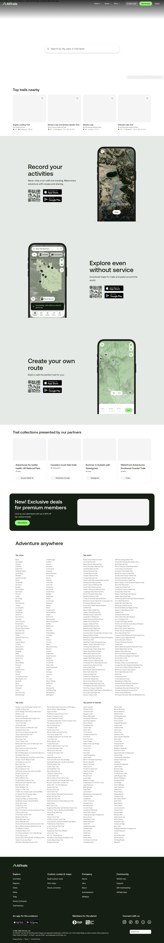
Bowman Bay (118, 769)
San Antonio (20, 617)
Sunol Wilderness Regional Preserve (127, 656)
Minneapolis (50, 692)
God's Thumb (118, 721)
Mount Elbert (118, 718)
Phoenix (18, 594)
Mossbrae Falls (88, 725)
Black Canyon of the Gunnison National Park (129, 582)
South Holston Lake (120, 773)
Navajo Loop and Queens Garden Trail (28, 707)
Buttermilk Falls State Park (123, 603)
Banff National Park (121, 564)
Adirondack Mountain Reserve (125, 617)
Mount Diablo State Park (91, 610)
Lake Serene (87, 792)
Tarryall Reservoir (120, 831)
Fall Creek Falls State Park (91, 692)
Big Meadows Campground (92, 794)
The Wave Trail (52, 727)
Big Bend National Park (91, 596)
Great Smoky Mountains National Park (96, 580)
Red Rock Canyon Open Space (125, 670)
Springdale (19, 562)
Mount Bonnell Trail (53, 771)
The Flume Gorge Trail (54, 734)
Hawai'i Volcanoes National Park (94, 589)
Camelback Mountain (90, 810)
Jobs (84, 883)
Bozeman (49, 566)
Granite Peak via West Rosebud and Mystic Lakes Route (65, 821)
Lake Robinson (88, 785)
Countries (17, 879)
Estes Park (19, 569)
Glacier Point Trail (53, 817)
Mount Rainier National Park (92, 127)
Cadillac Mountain (89, 826)
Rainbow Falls (118, 771)
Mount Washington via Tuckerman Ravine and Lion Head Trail (36, 753)
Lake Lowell (87, 757)
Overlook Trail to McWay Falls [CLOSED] (60, 810)
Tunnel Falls (118, 741)
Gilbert (48, 628)
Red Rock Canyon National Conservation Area (98, 601)
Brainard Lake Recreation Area (125, 578)
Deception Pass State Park (124, 571)
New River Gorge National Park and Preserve (98, 637)
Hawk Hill (86, 824)
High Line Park (52, 711)
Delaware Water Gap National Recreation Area (98, 690)
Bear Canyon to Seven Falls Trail (26, 748)
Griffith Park (87, 608)
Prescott (18, 665)
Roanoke (49, 603)
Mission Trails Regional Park (124, 610)
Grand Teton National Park (92, 587)
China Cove (87, 746)
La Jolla (18, 667)
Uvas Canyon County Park (123, 569)
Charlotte (49, 571)
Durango (49, 672)
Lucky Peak (87, 778)
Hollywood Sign (119, 824)
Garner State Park (89, 667)
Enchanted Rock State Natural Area (95, 663)
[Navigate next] (151, 112)
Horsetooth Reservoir (90, 718)
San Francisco (20, 621)
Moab (17, 580)
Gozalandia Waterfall (121, 764)
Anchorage (50, 601)
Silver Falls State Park (90, 672)
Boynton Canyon (88, 780)
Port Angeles (20, 589)
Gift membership (123, 888)
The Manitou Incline (22, 828)
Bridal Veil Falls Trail (53, 796)
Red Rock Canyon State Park (124, 573)
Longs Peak (118, 725)
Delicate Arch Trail (22, 737)
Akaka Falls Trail (52, 787)
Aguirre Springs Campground (124, 753)
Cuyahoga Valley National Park (93, 592)
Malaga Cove (87, 773)
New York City (20, 692)
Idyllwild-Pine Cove (22, 637)
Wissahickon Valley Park (123, 681)
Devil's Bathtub (119, 785)
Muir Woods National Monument (94, 670)
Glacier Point (118, 810)
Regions (16, 883)
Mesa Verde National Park (91, 653)
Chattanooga (50, 560)
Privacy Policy (17, 939)
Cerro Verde (118, 805)
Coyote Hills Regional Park (124, 621)
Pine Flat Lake (88, 739)
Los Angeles (20, 608)
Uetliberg (117, 762)
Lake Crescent (88, 707)
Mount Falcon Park (121, 658)
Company (87, 874)
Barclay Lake (118, 815)
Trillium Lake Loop (22, 812)
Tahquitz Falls (118, 727)
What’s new (121, 879)
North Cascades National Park (93, 619)
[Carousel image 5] (159, 77)
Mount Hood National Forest (92, 681)
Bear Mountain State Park (91, 628)
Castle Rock (50, 592)
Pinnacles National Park (91, 630)
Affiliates (85, 897)
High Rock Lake (88, 771)
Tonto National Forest (122, 679)
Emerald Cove (88, 803)
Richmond (49, 617)
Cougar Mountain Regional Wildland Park (129, 665)
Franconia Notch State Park (124, 686)
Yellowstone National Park (123, 605)
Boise (48, 608)
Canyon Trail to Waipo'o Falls (25, 760)
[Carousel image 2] (138, 77)
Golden (48, 562)
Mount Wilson (88, 723)
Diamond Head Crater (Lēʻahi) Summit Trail (30, 824)
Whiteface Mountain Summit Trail (27, 842)
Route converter (54, 888)
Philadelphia (50, 633)
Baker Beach (118, 803)
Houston (18, 644)
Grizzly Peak (118, 755)
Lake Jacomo (87, 766)
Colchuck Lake (88, 711)
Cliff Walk (50, 815)
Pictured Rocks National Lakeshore (126, 683)
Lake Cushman (119, 787)
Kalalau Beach (119, 794)
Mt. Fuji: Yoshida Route (54, 835)
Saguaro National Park (90, 624)
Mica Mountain (88, 805)
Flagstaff (18, 651)
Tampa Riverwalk (53, 744)
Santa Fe (18, 615)
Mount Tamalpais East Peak (92, 760)
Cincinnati (49, 660)
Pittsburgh (49, 596)
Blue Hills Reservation (122, 585)
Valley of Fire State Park (91, 621)
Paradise (18, 566)
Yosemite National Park (91, 569)
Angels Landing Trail (22, 709)
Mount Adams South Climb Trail (57, 778)
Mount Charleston (52, 621)
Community (123, 874)
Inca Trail (50, 755)
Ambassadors (87, 892)
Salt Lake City (20, 630)
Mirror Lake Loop (21, 803)
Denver (18, 674)
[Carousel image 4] (152, 77)
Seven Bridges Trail (22, 787)
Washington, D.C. (21, 679)
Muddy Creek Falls (120, 760)
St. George (50, 575)
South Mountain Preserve (123, 640)
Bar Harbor (19, 592)
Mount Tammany (88, 764)
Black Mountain (51, 573)
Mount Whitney (119, 711)
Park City (49, 585)
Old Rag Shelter (119, 840)
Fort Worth (49, 663)
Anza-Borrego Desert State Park (94, 649)
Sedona (18, 564)
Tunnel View (87, 727)
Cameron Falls (119, 734)
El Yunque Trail (52, 828)
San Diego (19, 598)
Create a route (82, 61)
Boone (48, 578)
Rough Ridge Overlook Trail (25, 780)
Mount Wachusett (89, 716)
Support (120, 883)
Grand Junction (51, 656)
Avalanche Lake (21, 725)
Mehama (18, 575)
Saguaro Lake (87, 714)
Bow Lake (117, 826)
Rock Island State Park (122, 633)
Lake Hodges (87, 741)
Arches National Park (90, 573)
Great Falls (86, 835)
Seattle (18, 660)
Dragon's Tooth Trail (22, 789)
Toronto (49, 642)
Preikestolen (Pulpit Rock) (55, 824)
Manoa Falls (118, 707)
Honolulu (19, 585)
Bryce (17, 560)
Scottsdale (19, 582)
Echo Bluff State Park (122, 601)
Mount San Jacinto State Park (124, 628)
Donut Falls (87, 831)
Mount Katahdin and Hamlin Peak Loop (60, 780)
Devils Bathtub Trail (53, 769)
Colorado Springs (21, 676)
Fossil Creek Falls (53, 776)
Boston (48, 605)
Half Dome (86, 833)
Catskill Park (119, 612)
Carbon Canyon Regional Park (125, 637)
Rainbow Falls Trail (22, 817)
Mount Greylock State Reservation (126, 566)
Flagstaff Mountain (120, 723)
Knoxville (49, 630)
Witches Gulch (88, 709)
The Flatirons (87, 732)
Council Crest (87, 808)
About (84, 879)
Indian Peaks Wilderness (123, 692)
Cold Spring (20, 656)
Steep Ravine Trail (21, 776)
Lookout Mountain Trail (55, 748)
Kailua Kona (19, 647)
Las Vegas (19, 610)
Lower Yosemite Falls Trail (55, 826)
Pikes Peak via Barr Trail (23, 815)
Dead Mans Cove (89, 819)
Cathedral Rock (88, 842)
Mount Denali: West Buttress (56, 709)
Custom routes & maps (59, 874)
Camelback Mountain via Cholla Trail (59, 737)
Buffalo (48, 624)
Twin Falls (49, 582)
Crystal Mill (87, 799)
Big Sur (18, 601)
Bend (17, 683)
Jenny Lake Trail (52, 833)
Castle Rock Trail (21, 805)
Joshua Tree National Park (91, 612)
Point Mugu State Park (122, 626)
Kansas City (50, 688)
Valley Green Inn (119, 817)
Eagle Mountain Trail (54, 757)
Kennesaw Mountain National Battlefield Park (130, 695)
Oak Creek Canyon (89, 812)
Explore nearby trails (82, 57)
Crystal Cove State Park (91, 676)
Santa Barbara (51, 612)
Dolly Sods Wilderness (90, 679)
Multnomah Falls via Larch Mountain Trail (29, 744)
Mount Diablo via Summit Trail (57, 732)
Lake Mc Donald (21, 578)
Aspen (48, 615)
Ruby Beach (51, 803)
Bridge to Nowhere (120, 748)
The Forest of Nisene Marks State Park (127, 667)
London (48, 651)
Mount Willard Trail (22, 778)
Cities (15, 888)
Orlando (49, 580)
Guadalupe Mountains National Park (127, 688)
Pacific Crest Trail (53, 730)
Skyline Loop (20, 714)
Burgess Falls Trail (53, 842)
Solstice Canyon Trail (22, 796)
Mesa (17, 653)
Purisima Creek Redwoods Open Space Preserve (131, 635)
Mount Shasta (50, 681)
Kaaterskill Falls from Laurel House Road (60, 762)
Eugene (48, 670)
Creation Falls (118, 746)
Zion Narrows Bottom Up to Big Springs (29, 833)
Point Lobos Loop (21, 835)
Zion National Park (19, 127)
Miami (48, 644)
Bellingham (50, 695)
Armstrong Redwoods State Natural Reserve (129, 598)
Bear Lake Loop (52, 805)
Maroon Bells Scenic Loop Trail (57, 746)
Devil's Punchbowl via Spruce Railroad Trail (30, 810)
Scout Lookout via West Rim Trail (26, 727)
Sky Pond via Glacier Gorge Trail (26, 732)
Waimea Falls (118, 714)
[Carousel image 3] (145, 77)
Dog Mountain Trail (22, 750)
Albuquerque (50, 619)
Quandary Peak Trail (22, 755)
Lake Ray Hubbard (89, 721)
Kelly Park (118, 674)
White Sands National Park (92, 651)
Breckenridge (20, 695)
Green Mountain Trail (22, 819)
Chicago (49, 635)
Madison (49, 658)
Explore (16, 874)
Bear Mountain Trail (22, 785)
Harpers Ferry (20, 670)
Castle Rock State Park (122, 587)
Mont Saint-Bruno (120, 799)
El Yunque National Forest (91, 603)
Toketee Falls (87, 828)
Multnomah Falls (88, 821)
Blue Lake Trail (20, 764)
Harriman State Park (90, 674)
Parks (15, 892)
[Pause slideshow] (125, 77)
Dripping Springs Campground (93, 815)
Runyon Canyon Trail (22, 773)
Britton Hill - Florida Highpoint (57, 785)
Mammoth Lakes (51, 647)
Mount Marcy (118, 792)
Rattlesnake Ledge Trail (23, 721)
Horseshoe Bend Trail (23, 831)
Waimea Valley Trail (53, 764)
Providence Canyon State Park (125, 589)
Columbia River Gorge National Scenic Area (97, 633)
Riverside (19, 688)
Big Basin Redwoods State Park (93, 683)
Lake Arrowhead (51, 667)
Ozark (17, 690)
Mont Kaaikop (119, 837)
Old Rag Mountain (120, 716)
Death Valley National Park (124, 649)
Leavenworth (50, 610)
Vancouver (19, 686)
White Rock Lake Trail (54, 750)
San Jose (18, 640)
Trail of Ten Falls (21, 723)
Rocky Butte (87, 837)
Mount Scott (87, 776)
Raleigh (48, 594)
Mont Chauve (118, 819)
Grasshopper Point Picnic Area (93, 782)
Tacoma (49, 674)
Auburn (48, 640)
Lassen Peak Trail (53, 766)
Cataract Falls (118, 796)
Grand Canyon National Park (92, 585)
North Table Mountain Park (124, 672)
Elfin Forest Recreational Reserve (126, 653)
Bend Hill (117, 842)
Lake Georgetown (89, 755)
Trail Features (18, 906)
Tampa (48, 686)
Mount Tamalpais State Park (92, 594)
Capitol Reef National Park (92, 658)
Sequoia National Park (90, 635)
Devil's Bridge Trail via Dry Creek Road (28, 711)
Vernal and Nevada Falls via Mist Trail (28, 718)
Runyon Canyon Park (90, 695)
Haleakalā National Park (91, 626)
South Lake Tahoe (21, 626)
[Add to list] (42, 98)
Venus (116, 833)
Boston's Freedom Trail (55, 716)
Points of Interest (20, 901)
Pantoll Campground (90, 769)
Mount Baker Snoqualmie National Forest (128, 647)
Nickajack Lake (119, 821)
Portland (18, 672)
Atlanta (48, 564)
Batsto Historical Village (91, 744)
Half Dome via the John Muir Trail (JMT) (28, 771)
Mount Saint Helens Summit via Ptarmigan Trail (62, 707)
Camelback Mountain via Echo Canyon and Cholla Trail (65, 721)
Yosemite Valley (21, 571)
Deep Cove (117, 789)
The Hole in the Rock (90, 840)
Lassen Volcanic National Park (93, 660)
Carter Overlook (88, 801)
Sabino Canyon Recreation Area (94, 644)
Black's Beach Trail (53, 741)
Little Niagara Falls (120, 776)
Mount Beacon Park (121, 660)
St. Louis (49, 679)
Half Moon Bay (51, 690)
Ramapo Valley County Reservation (126, 663)
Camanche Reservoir (90, 734)
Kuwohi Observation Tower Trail (57, 782)
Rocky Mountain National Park (128, 127)
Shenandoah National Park (92, 582)
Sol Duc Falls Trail (53, 789)
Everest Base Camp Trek (55, 840)
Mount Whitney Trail (22, 821)
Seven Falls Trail (52, 792)
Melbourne (49, 626)
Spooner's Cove (119, 750)
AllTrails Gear (122, 892)
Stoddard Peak (119, 780)
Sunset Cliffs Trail (21, 808)
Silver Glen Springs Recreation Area (127, 562)
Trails (15, 897)
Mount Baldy (20, 663)
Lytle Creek (117, 801)
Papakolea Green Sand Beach (57, 831)
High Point (49, 653)
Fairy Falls (86, 753)
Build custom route (55, 879)
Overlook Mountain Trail (55, 753)
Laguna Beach (20, 642)
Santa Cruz (19, 658)
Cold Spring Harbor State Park (125, 580)
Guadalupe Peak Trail (23, 766)
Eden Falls (117, 739)
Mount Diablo (118, 812)
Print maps (51, 883)
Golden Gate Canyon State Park (125, 575)
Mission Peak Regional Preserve (125, 594)
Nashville (18, 681)
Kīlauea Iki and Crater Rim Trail (26, 782)
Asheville (18, 619)
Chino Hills (49, 665)
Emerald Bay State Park (123, 592)
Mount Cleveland (119, 778)
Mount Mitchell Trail (53, 725)
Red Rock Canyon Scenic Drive (57, 714)
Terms (26, 939)
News (84, 888)
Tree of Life (87, 748)
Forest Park (119, 644)
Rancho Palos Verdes (23, 628)
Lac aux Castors (119, 808)
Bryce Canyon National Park (57, 127)
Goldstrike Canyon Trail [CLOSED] (27, 801)
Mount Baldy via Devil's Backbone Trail (28, 826)
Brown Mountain (119, 709)
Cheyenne (49, 587)
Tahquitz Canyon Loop (54, 773)
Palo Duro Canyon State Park (93, 688)
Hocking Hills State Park (91, 647)
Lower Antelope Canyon (55, 718)
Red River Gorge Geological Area (94, 642)
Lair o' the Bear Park (121, 619)
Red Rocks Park (88, 640)
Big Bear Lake (20, 633)
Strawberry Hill (119, 744)
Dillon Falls (86, 730)
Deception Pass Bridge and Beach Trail (60, 837)
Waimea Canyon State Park (92, 615)
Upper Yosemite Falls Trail (24, 734)
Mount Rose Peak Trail (54, 812)
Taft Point (86, 750)
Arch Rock (86, 737)
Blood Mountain (119, 835)
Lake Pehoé (118, 766)
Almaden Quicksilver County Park (126, 690)
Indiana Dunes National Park (92, 665)
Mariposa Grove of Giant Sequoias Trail (60, 801)
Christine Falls (87, 796)
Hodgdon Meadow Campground (125, 828)
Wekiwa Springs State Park (124, 560)
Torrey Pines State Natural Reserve (94, 598)
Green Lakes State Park (123, 596)
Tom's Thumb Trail (22, 741)
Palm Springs (20, 603)
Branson (49, 649)
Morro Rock (118, 732)
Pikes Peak (87, 789)
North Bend (19, 573)
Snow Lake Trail (21, 739)
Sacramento (20, 649)
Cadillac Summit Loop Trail (56, 819)
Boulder (18, 587)
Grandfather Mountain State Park (94, 686)
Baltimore (49, 683)
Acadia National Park (90, 578)
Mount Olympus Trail (22, 769)
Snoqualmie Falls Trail (54, 723)
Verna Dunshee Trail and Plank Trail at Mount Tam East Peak (35, 757)
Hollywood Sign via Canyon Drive (27, 799)
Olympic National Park (90, 575)
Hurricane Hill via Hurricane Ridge (58, 760)
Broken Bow (20, 624)
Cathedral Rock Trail (22, 730)
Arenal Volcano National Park (124, 630)
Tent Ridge (117, 782)
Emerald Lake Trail (22, 716)
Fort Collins (50, 569)
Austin (18, 596)
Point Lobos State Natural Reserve (94, 605)
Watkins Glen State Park (123, 651)
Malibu (48, 598)
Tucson (18, 605)
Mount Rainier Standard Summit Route (60, 794)
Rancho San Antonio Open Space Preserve (129, 624)
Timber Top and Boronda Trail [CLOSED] (29, 792)
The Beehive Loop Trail (23, 762)
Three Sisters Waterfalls (122, 757)
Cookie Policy (35, 939)
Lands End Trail (21, 746)
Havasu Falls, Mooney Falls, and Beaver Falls (30, 837)
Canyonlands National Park (92, 656)
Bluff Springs (87, 787)
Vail (47, 676)
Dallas (18, 635)
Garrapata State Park (122, 615)
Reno (48, 637)
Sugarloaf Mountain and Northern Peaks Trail (62, 808)
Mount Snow (87, 817)
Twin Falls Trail (52, 739)
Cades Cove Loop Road (23, 840)
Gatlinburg (19, 612)
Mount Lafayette (88, 762)
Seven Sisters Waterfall (121, 737)
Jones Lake (117, 730)
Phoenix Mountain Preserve (124, 642)
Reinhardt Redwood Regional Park (126, 608)
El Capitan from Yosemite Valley (26, 794)
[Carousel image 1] (130, 77)
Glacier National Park (90, 571)
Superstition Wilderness (91, 617)
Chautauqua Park (121, 676)
